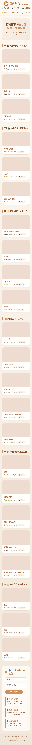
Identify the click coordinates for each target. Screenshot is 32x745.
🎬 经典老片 (16, 8)
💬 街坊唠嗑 (26, 13)
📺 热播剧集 (26, 8)
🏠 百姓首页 (5, 8)
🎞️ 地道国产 (16, 13)
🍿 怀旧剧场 (5, 13)
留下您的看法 (14, 692)
